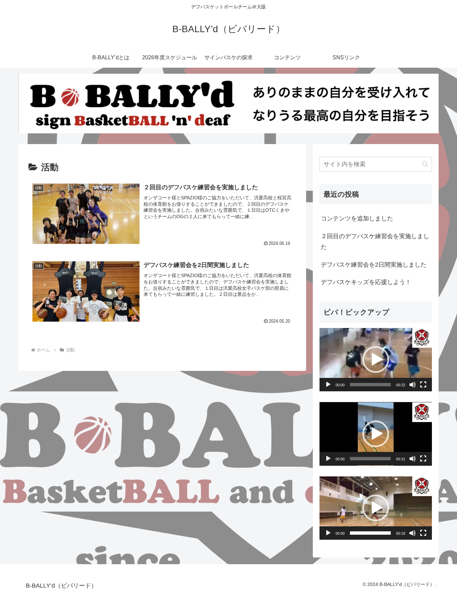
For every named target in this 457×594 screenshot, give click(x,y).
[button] (425, 164)
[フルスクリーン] (423, 384)
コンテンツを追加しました (357, 218)
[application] (375, 359)
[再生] (328, 384)
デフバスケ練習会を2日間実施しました (374, 264)
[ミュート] (412, 384)
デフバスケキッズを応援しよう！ (366, 282)
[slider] (370, 384)
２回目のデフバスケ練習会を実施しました (375, 241)
